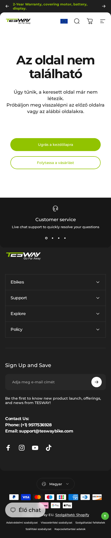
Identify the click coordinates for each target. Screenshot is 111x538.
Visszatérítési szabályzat (56, 522)
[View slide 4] (65, 238)
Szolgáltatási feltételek (90, 522)
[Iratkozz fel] (96, 382)
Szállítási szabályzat (38, 529)
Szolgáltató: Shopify (72, 515)
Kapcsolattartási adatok (69, 529)
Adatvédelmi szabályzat (22, 522)
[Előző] (7, 6)
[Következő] (103, 6)
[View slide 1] (46, 238)
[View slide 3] (59, 238)
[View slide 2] (52, 238)
